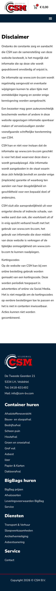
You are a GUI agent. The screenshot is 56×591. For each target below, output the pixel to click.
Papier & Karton (14, 466)
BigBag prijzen (14, 489)
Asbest (9, 454)
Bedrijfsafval (13, 425)
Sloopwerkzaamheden (19, 530)
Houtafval (11, 437)
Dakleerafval (13, 471)
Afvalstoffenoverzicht (18, 414)
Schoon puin (12, 431)
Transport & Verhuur (17, 525)
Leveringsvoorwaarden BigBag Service (24, 504)
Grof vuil (10, 448)
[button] (50, 18)
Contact (9, 560)
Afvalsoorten (13, 495)
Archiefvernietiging (16, 536)
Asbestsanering (15, 542)
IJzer (7, 460)
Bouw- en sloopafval (18, 419)
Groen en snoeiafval (17, 442)
